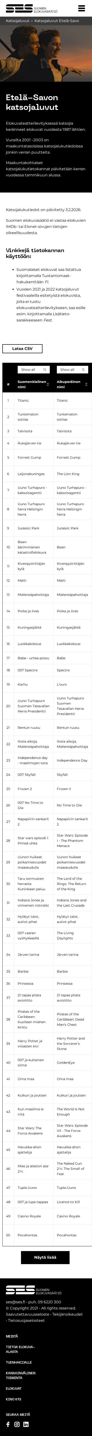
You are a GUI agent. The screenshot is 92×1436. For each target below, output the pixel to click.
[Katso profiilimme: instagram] (17, 1424)
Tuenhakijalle (19, 1362)
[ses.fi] (31, 8)
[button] (81, 8)
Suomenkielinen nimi (32, 384)
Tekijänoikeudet (67, 1314)
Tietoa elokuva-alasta (20, 1350)
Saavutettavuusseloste (27, 1314)
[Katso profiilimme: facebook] (8, 1424)
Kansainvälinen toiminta (20, 1376)
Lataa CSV (22, 348)
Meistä (12, 1336)
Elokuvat (14, 1388)
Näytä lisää (45, 1257)
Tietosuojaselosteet (26, 1320)
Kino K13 (13, 1399)
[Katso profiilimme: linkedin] (25, 1424)
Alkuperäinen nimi (68, 384)
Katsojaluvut (17, 21)
